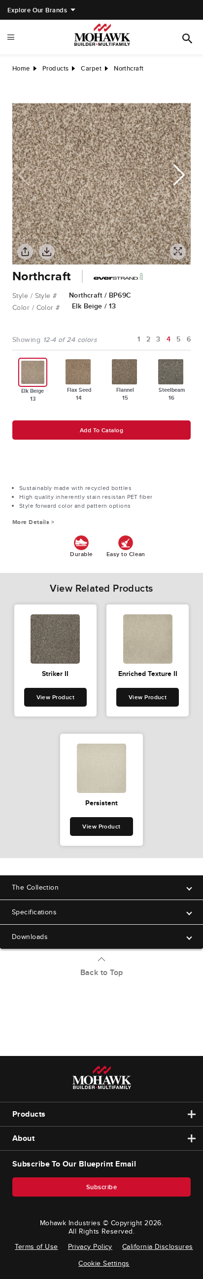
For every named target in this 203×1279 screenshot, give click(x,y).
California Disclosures (157, 1246)
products (55, 68)
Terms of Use (36, 1246)
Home (21, 68)
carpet (91, 68)
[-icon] (19, 93)
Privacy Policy (90, 1246)
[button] (179, 175)
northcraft (129, 68)
